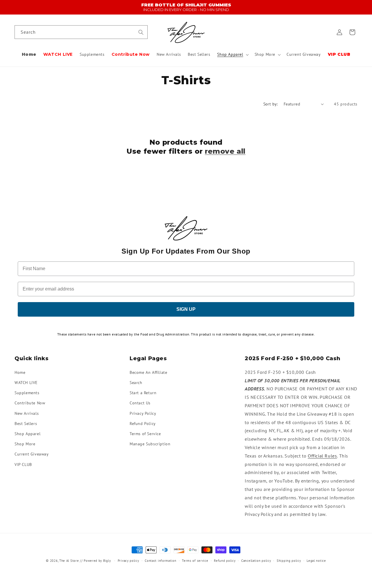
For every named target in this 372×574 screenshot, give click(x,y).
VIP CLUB (23, 464)
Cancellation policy (256, 560)
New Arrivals (27, 413)
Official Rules (322, 455)
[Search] (141, 32)
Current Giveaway (32, 454)
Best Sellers (26, 423)
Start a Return (143, 392)
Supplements (27, 392)
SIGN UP (186, 309)
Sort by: (270, 104)
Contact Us (140, 403)
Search (136, 382)
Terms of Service (145, 433)
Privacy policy (128, 560)
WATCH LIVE (26, 382)
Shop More (25, 443)
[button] (232, 55)
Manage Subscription (150, 443)
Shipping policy (289, 560)
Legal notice (316, 560)
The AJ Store (69, 561)
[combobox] (81, 32)
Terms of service (195, 560)
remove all (225, 151)
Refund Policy (143, 423)
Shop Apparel (27, 433)
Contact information (160, 560)
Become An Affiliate (148, 372)
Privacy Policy (143, 413)
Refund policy (224, 560)
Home (20, 372)
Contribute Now (30, 403)
